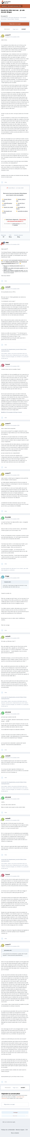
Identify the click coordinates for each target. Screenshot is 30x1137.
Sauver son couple (8, 207)
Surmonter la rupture (23, 211)
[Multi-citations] (2, 182)
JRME (7, 242)
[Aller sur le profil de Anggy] (2, 577)
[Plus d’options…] (27, 36)
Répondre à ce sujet (15, 24)
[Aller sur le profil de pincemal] (2, 713)
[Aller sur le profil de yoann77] (2, 36)
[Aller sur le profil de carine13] (2, 287)
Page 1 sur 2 (16, 29)
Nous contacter (15, 1133)
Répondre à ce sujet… (9, 1104)
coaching (16, 225)
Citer (6, 182)
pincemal (8, 712)
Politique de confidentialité (8, 1129)
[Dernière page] (28, 29)
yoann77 (5, 16)
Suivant (24, 29)
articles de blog (16, 223)
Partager (15, 1112)
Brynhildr (8, 517)
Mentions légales (20, 1129)
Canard (7, 364)
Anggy (7, 576)
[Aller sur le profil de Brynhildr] (2, 518)
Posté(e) (12, 36)
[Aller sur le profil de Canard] (2, 365)
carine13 (7, 287)
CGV (26, 1129)
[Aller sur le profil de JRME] (2, 243)
